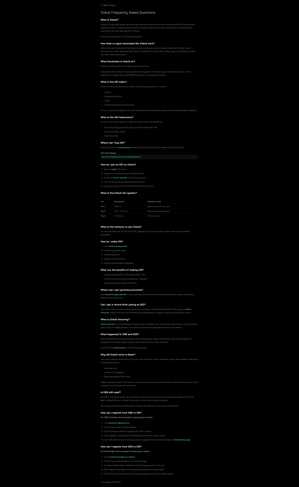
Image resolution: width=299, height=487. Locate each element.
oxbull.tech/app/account (119, 423)
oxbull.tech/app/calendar (115, 294)
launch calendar (120, 177)
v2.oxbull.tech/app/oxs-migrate (121, 457)
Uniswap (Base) (124, 147)
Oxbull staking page (182, 440)
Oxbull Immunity (107, 324)
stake (114, 169)
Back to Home (109, 5)
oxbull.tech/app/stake (117, 246)
